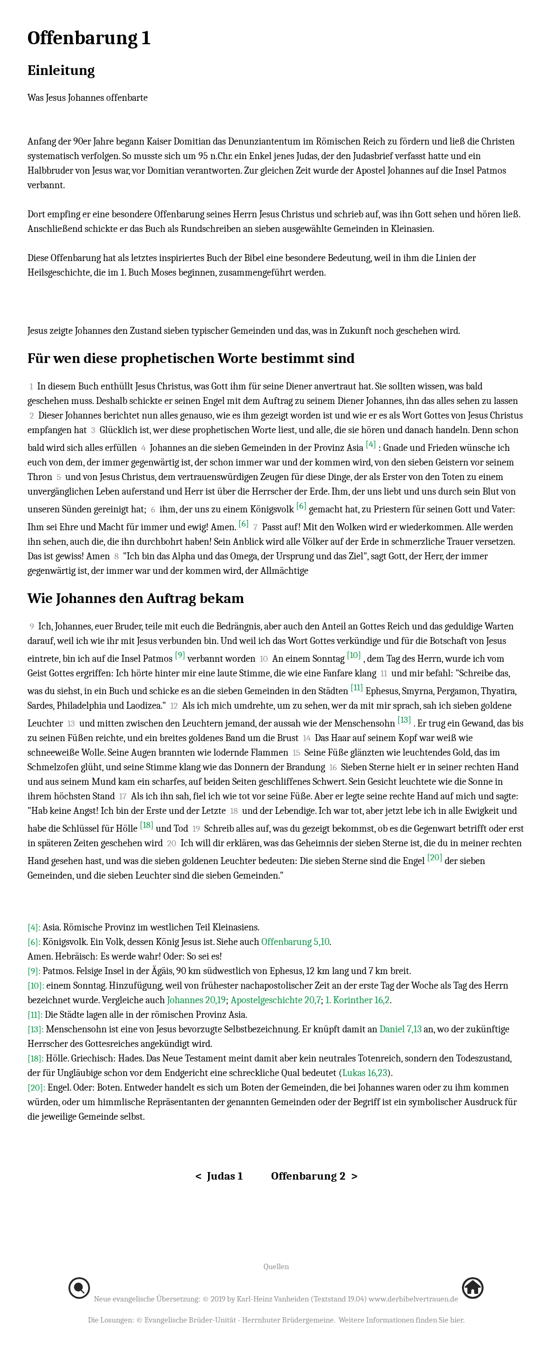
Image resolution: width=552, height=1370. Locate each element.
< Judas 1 (219, 1175)
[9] (180, 655)
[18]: (36, 1058)
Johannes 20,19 (196, 1000)
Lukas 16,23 (364, 1073)
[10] (354, 655)
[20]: (37, 1088)
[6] (301, 506)
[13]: (36, 1029)
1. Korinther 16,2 (358, 1000)
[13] (404, 720)
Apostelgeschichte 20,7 (276, 1000)
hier (456, 1320)
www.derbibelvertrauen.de (413, 1299)
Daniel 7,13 (401, 1029)
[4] (370, 444)
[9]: (35, 971)
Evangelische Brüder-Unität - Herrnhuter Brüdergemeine (239, 1320)
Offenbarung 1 (88, 38)
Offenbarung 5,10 (295, 942)
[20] (435, 857)
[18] (147, 825)
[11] (356, 687)
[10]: (36, 986)
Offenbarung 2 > (314, 1175)
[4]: (35, 927)
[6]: (35, 942)
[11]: (36, 1015)
